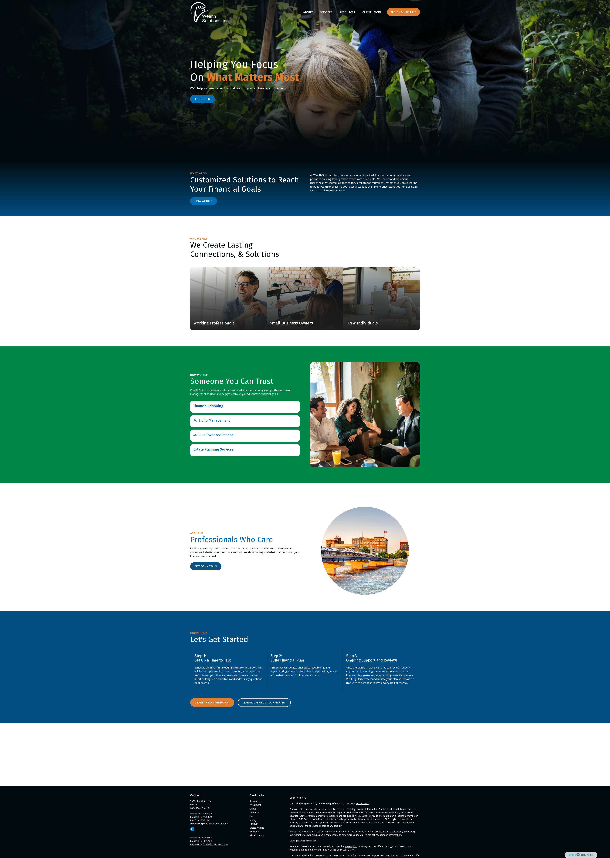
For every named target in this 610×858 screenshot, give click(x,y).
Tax (251, 816)
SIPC (354, 846)
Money (253, 820)
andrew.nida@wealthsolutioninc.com (209, 844)
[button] (308, 12)
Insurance (254, 812)
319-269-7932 (205, 840)
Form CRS (301, 797)
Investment (255, 804)
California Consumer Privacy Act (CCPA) (394, 831)
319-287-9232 (204, 813)
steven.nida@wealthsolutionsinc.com (209, 823)
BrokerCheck (362, 803)
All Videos (254, 831)
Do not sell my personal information (382, 834)
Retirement (255, 801)
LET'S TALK (202, 99)
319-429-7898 (204, 837)
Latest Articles (256, 827)
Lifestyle (253, 823)
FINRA (348, 846)
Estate (252, 808)
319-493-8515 (205, 816)
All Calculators (256, 835)
